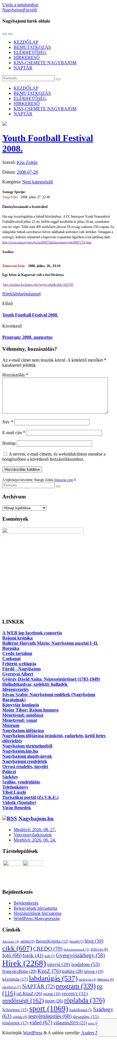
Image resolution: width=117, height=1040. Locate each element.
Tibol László (14, 792)
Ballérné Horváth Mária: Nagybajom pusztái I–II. (50, 643)
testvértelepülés (50, 1016)
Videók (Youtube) (19, 802)
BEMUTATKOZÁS (32, 47)
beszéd (76, 941)
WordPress (32, 1032)
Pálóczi (9, 771)
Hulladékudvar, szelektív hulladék (35, 684)
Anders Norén (94, 1032)
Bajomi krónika (17, 638)
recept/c (75, 993)
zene (93, 1023)
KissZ (49, 971)
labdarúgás (22, 293)
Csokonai (11, 658)
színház (19, 1017)
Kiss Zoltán (27, 162)
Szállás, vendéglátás (21, 782)
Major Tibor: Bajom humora (30, 710)
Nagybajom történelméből (27, 746)
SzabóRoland (80, 1010)
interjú (58, 964)
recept (52, 994)
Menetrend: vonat (19, 720)
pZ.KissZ (29, 993)
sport (36, 293)
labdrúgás (87, 979)
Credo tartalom (17, 653)
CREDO (47, 949)
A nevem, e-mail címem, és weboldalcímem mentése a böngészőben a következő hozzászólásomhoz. (54, 457)
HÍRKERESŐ (27, 57)
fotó (12, 955)
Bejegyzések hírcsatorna (35, 908)
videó (41, 1022)
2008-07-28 (27, 172)
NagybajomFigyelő (19, 9)
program (76, 986)
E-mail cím (13, 432)
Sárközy (10, 776)
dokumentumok (76, 949)
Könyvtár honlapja (20, 704)
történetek (15, 1023)
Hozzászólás (15, 374)
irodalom (85, 964)
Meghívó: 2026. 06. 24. (35, 839)
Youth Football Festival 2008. (30, 314)
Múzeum (10, 725)
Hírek (7, 293)
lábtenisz (105, 979)
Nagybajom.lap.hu (20, 751)
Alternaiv (10, 941)
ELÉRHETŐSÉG (30, 52)
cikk (17, 948)
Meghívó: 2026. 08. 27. (35, 829)
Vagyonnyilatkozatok (33, 834)
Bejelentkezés (26, 903)
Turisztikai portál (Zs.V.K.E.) (30, 797)
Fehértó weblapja (19, 663)
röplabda (84, 1000)
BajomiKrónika (52, 941)
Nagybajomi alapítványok (27, 756)
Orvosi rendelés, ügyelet (25, 766)
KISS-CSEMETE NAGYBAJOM (45, 62)
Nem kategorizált (37, 181)
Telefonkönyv (15, 787)
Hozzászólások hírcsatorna (37, 913)
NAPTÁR (23, 67)
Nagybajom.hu (36, 818)
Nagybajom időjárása (23, 730)
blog (94, 941)
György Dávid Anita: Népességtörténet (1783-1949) (51, 679)
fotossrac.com (63, 480)
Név (7, 422)
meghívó (11, 987)
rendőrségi (23, 1000)
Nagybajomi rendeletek (24, 761)
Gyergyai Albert (17, 674)
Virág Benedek (16, 807)
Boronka (10, 648)
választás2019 (70, 1022)
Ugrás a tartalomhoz (20, 4)
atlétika (27, 941)
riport (54, 1001)
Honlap (9, 443)
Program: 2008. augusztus (27, 337)
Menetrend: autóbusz (22, 715)
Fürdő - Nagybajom (21, 668)
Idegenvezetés (15, 689)
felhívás (99, 949)
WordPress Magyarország (37, 918)
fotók (33, 955)
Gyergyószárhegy (80, 955)
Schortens (15, 1009)
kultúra (72, 971)
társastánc (86, 1016)
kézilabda (15, 979)
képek (93, 971)
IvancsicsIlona (19, 971)
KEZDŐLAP (26, 42)
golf (50, 956)
